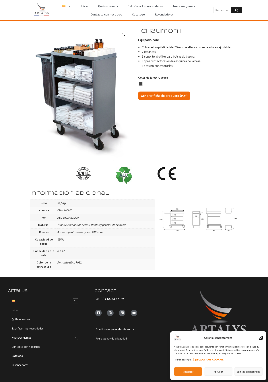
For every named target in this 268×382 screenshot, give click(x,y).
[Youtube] (134, 313)
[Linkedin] (122, 313)
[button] (261, 338)
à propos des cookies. (208, 359)
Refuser (218, 371)
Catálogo (138, 14)
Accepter (188, 371)
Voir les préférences (248, 371)
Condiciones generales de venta (115, 329)
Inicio (84, 6)
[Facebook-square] (98, 313)
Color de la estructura (153, 77)
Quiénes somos (108, 6)
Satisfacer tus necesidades (145, 6)
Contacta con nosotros (106, 14)
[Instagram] (110, 313)
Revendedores (164, 14)
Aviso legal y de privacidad (111, 338)
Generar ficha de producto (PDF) (164, 96)
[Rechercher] (236, 10)
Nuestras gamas (184, 6)
